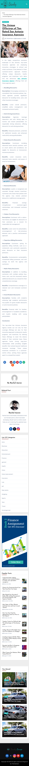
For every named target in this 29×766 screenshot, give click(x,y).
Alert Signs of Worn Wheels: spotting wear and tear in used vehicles (11, 606)
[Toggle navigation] (2, 4)
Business (4, 446)
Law (3, 482)
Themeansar (15, 763)
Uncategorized (6, 510)
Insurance (5, 22)
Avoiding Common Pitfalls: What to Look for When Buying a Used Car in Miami (11, 638)
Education (5, 450)
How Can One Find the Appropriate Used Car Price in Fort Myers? (10, 614)
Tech (3, 502)
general (4, 462)
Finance (4, 458)
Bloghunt (25, 761)
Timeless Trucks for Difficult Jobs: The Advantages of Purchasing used (11, 623)
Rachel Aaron (10, 38)
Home (3, 470)
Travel (3, 506)
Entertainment (6, 454)
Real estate (5, 490)
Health (4, 466)
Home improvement (7, 474)
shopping (4, 494)
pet (3, 486)
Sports (4, 498)
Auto (3, 442)
